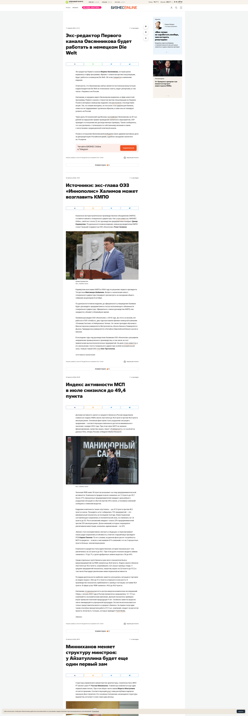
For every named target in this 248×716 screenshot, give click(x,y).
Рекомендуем (159, 78)
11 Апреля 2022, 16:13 (73, 28)
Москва (163, 2)
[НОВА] (91, 8)
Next (180, 52)
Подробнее (95, 711)
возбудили (108, 134)
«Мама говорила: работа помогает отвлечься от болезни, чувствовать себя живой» (167, 36)
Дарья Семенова (170, 24)
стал (98, 349)
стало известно (122, 219)
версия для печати (132, 157)
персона (157, 19)
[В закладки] (145, 32)
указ (109, 691)
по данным (89, 591)
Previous (156, 52)
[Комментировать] (145, 26)
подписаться (128, 148)
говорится (117, 77)
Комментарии (102, 165)
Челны (150, 2)
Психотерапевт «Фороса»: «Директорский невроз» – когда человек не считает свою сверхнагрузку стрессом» (166, 86)
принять (240, 711)
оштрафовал (112, 117)
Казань (68, 7)
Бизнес (79, 617)
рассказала (116, 103)
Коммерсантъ (116, 429)
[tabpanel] (167, 35)
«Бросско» (168, 26)
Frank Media (120, 611)
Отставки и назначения (85, 355)
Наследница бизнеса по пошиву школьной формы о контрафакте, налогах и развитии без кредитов (165, 45)
